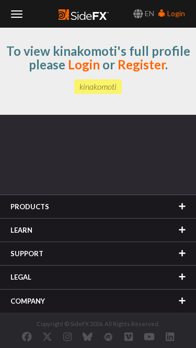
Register (141, 64)
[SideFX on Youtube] (149, 336)
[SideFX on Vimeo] (128, 336)
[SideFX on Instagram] (67, 336)
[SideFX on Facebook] (27, 336)
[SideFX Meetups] (108, 336)
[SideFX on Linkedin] (170, 336)
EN (148, 13)
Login (175, 13)
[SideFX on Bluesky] (88, 336)
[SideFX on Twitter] (47, 336)
